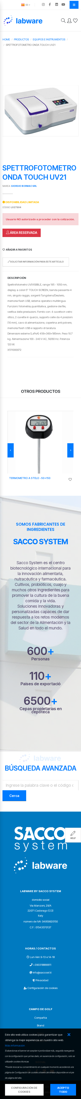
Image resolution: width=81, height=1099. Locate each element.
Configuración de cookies (42, 988)
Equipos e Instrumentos (49, 39)
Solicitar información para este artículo (37, 261)
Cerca (14, 796)
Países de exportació (41, 683)
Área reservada (23, 233)
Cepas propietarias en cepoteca (41, 710)
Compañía (40, 1017)
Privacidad (42, 980)
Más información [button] (15, 1045)
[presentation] (10, 450)
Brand (40, 1025)
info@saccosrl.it (42, 972)
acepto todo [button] (63, 1089)
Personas (40, 659)
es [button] (26, 4)
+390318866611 (42, 964)
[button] (68, 1035)
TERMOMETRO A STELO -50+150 (29, 478)
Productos (21, 39)
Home (6, 39)
